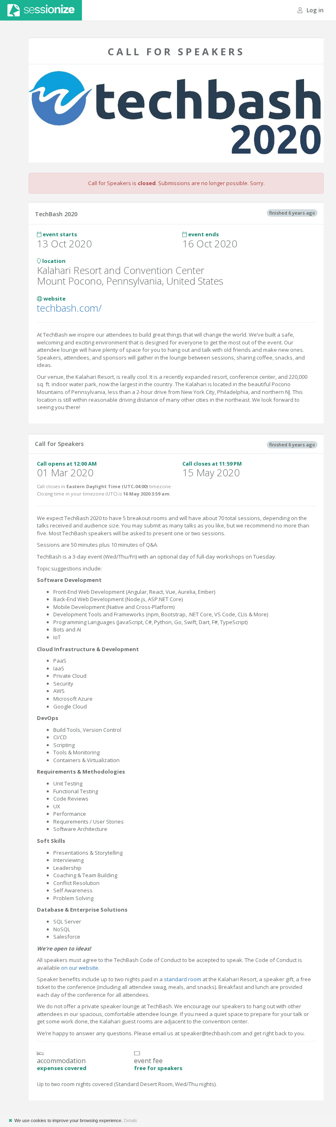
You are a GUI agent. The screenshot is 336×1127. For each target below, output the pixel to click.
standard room (182, 979)
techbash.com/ (69, 308)
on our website (79, 967)
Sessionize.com (41, 10)
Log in (314, 10)
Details (130, 1120)
